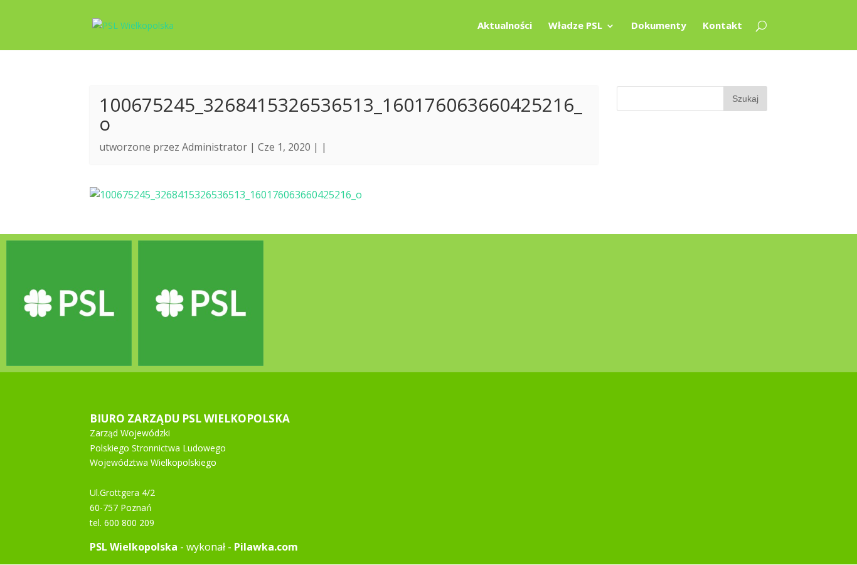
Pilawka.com (266, 547)
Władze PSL (575, 26)
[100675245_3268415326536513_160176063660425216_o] (226, 195)
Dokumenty (658, 26)
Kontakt (722, 26)
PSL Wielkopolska (134, 547)
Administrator (214, 147)
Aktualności (504, 26)
